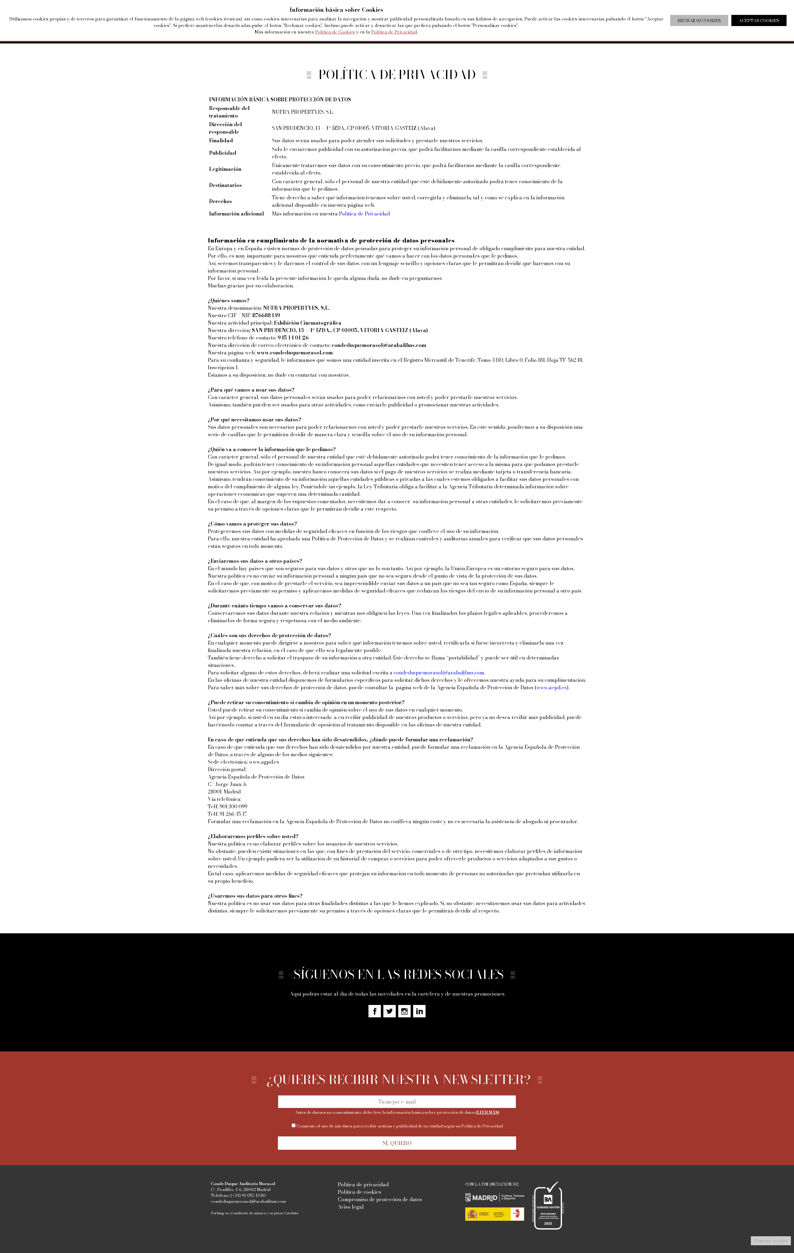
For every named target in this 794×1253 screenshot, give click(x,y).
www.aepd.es (552, 687)
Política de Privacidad (364, 213)
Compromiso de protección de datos (380, 1199)
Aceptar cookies (759, 20)
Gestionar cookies (771, 1241)
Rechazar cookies (699, 20)
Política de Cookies (335, 32)
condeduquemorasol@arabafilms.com (439, 672)
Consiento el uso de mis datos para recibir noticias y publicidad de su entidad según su (399, 1126)
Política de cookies (359, 1192)
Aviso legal (351, 1207)
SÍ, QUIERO (397, 1143)
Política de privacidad (363, 1184)
